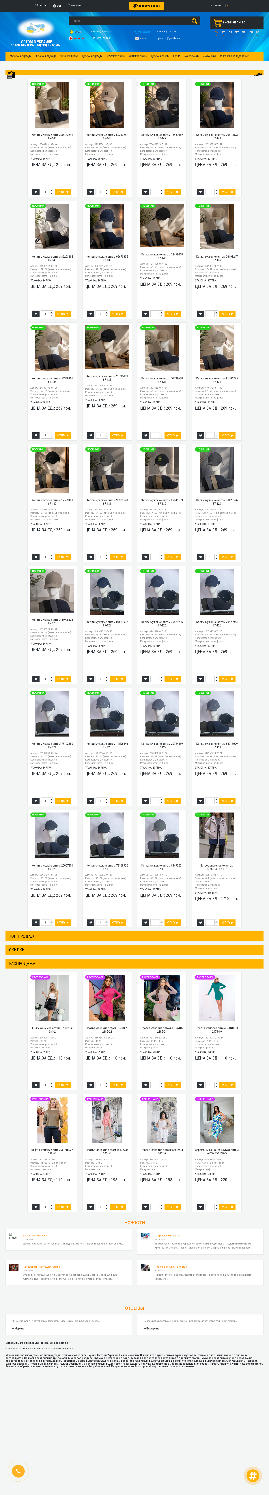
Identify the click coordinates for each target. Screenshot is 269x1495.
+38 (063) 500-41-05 (101, 31)
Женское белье (69, 56)
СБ (251, 32)
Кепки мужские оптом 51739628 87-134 (162, 380)
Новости (134, 1222)
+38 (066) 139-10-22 (101, 38)
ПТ (244, 32)
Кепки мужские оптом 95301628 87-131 (107, 501)
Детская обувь (160, 56)
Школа (176, 56)
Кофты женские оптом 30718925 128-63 (52, 1151)
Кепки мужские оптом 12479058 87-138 (162, 256)
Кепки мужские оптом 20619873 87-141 (217, 136)
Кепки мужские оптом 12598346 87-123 (107, 745)
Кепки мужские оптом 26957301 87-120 (52, 867)
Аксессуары (191, 56)
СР (230, 32)
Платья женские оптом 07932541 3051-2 (162, 1151)
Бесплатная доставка (35, 1235)
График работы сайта (167, 1235)
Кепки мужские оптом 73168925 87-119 (107, 867)
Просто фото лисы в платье (171, 1266)
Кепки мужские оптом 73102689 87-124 (52, 745)
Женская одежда (46, 56)
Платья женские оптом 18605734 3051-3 (107, 1151)
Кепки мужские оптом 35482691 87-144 (52, 136)
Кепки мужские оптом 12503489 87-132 (52, 501)
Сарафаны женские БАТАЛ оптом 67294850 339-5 (217, 1151)
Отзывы (134, 1308)
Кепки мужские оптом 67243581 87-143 (107, 136)
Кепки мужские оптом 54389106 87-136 (52, 380)
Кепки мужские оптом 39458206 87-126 (162, 623)
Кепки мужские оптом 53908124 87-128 (52, 621)
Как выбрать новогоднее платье (41, 1266)
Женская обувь (138, 56)
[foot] (258, 74)
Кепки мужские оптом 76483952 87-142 (162, 136)
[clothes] (11, 75)
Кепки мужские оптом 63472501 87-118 (162, 867)
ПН (216, 32)
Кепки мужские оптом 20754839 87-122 (162, 745)
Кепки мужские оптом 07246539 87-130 (162, 501)
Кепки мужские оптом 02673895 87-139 (107, 258)
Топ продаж (21, 936)
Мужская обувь (116, 56)
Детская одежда (92, 56)
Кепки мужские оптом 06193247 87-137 (217, 258)
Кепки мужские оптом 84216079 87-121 (217, 745)
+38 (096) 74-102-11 (167, 31)
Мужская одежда (21, 56)
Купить (61, 191)
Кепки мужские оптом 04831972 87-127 (107, 623)
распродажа (22, 963)
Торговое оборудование (234, 56)
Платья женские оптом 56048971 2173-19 (217, 1029)
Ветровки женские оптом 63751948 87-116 (216, 867)
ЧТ (237, 32)
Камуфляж (209, 56)
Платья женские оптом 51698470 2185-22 (107, 1029)
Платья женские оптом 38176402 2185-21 (162, 1029)
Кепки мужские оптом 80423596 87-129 (217, 501)
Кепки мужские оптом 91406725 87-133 (217, 380)
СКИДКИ (17, 949)
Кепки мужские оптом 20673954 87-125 (217, 623)
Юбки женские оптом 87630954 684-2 (52, 1029)
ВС (257, 32)
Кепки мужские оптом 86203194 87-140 (52, 258)
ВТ (223, 32)
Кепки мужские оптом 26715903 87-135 (107, 377)
